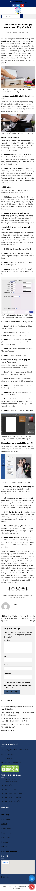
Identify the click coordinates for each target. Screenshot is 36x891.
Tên (5, 656)
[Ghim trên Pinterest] (23, 588)
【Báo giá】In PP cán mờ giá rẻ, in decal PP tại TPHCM (9, 618)
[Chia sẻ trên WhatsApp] (9, 588)
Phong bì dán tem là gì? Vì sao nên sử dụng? (27, 618)
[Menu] (25, 2)
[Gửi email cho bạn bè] (19, 588)
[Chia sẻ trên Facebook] (12, 588)
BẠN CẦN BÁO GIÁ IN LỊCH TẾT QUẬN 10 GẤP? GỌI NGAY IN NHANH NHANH (16, 720)
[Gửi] (21, 16)
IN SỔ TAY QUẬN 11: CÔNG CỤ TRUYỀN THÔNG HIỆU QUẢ (15, 726)
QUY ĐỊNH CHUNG (8, 730)
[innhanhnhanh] (18, 10)
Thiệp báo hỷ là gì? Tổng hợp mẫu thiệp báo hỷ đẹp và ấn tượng (17, 714)
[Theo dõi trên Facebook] (14, 5)
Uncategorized (18, 22)
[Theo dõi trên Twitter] (18, 5)
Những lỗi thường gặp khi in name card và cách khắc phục (17, 708)
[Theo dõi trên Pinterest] (22, 5)
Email (6, 665)
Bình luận (7, 640)
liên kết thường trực (19, 597)
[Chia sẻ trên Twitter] (16, 588)
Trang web (7, 673)
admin (27, 32)
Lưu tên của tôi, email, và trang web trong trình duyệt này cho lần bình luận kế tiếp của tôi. (17, 685)
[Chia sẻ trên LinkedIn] (26, 588)
